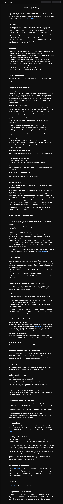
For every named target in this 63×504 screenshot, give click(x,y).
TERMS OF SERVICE (46, 2)
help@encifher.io (16, 81)
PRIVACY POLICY (56, 2)
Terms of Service (29, 18)
